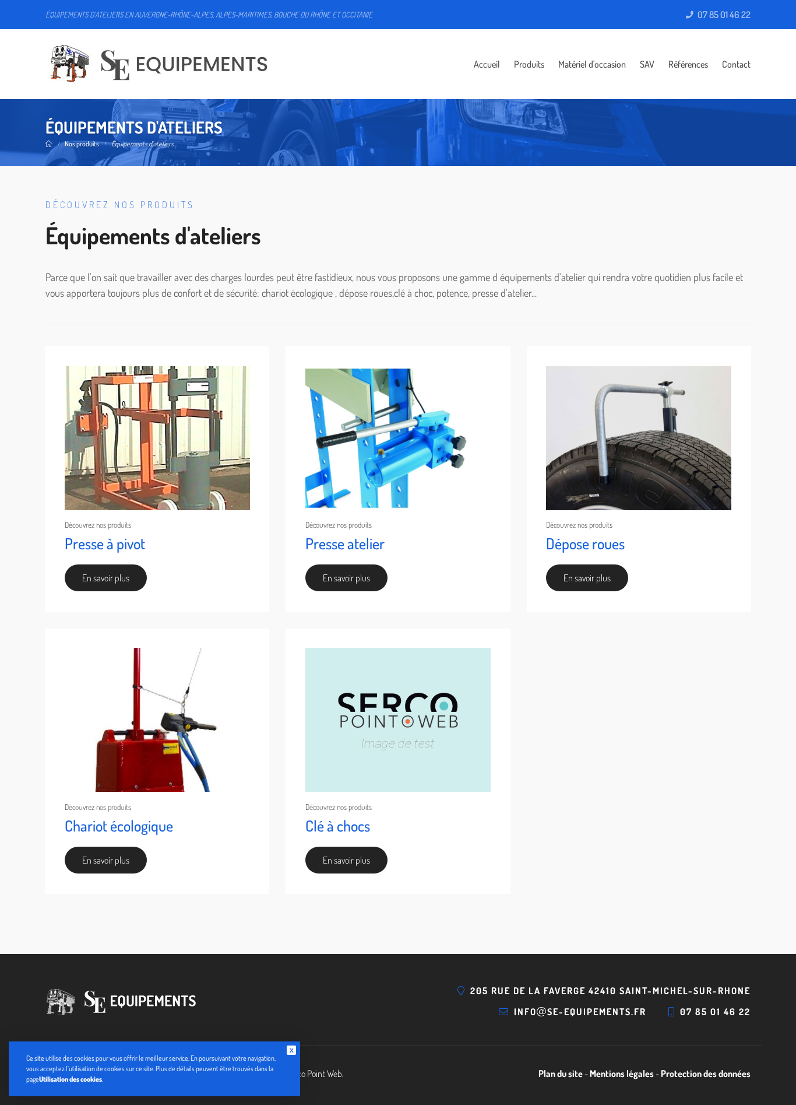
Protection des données (706, 1073)
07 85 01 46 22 (723, 15)
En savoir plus (105, 578)
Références (688, 64)
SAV (647, 64)
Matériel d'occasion (592, 64)
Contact (736, 64)
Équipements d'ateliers (142, 143)
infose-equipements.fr (580, 1012)
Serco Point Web (314, 1073)
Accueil (487, 64)
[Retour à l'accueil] (156, 64)
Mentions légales (622, 1073)
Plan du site (560, 1073)
